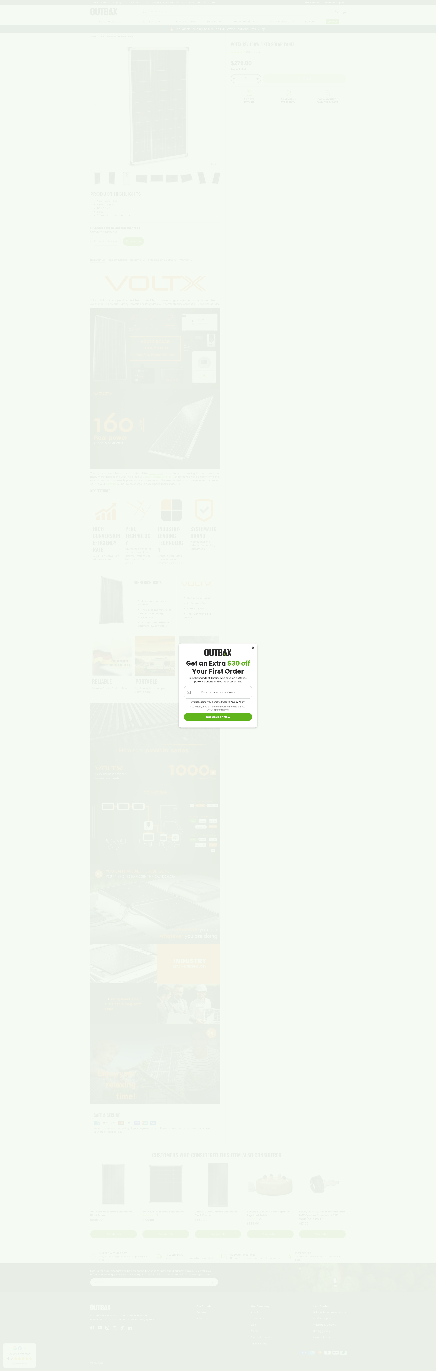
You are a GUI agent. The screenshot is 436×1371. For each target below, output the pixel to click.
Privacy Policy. (238, 701)
